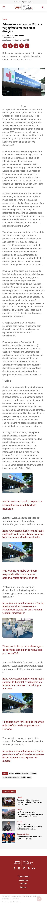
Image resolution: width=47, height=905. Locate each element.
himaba (34, 773)
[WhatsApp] (4, 45)
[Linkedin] (15, 45)
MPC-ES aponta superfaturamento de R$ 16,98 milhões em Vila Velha (29, 826)
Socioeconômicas (23, 834)
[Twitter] (21, 45)
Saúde (4, 19)
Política (19, 810)
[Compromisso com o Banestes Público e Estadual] (8, 838)
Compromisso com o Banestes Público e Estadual (29, 838)
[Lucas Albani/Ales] (8, 814)
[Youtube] (33, 868)
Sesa (29, 777)
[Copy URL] (27, 45)
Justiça (19, 822)
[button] (43, 7)
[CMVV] (8, 826)
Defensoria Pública (22, 773)
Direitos (19, 797)
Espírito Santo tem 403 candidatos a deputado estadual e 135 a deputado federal (30, 814)
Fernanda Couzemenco (15, 36)
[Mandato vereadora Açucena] (8, 802)
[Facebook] (10, 45)
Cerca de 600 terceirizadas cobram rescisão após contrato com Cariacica (29, 802)
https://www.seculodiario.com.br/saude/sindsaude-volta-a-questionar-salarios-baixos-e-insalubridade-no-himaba (23, 534)
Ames (11, 773)
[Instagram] (19, 868)
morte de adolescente (11, 777)
